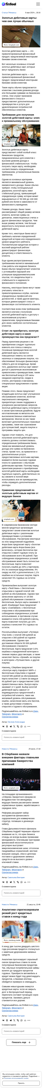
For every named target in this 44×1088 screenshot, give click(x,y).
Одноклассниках (10, 717)
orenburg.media (14, 940)
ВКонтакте (17, 714)
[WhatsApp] (21, 726)
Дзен (35, 711)
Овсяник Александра (16, 722)
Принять (21, 1083)
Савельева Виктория (16, 877)
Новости (5, 749)
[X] (14, 726)
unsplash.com (14, 788)
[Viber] (17, 726)
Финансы (12, 13)
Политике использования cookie (16, 1078)
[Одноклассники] (7, 726)
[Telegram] (10, 726)
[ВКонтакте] (3, 726)
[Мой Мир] (25, 726)
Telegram (6, 714)
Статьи (5, 13)
